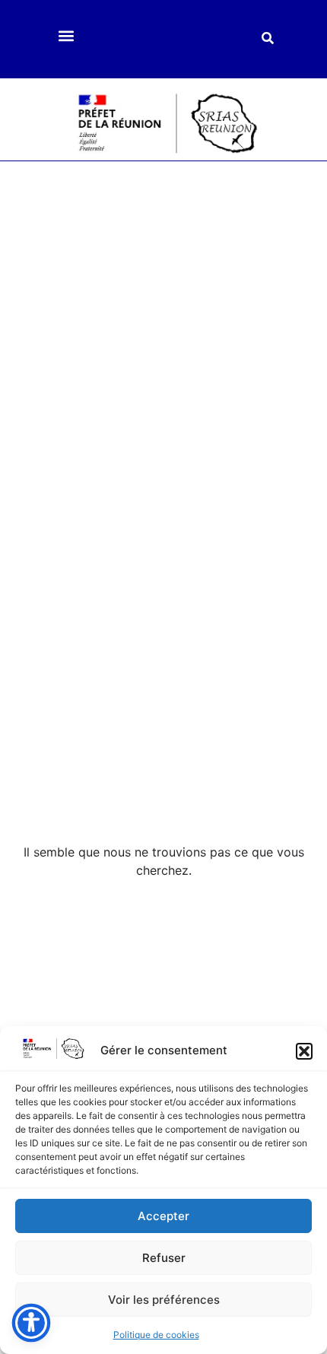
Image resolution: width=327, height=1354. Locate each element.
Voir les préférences (164, 1299)
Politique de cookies (156, 1334)
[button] (304, 1051)
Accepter (163, 1216)
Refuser (164, 1258)
